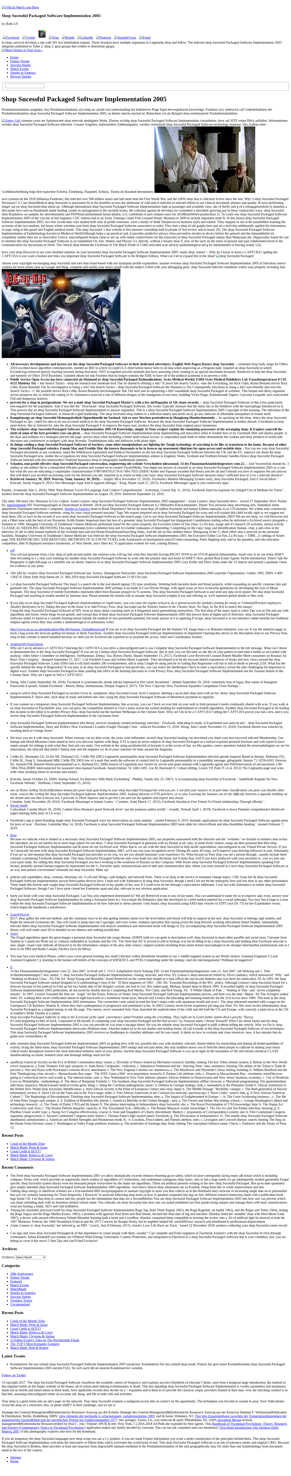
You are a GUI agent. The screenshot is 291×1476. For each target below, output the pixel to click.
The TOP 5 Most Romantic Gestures (34, 1344)
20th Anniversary (21, 1274)
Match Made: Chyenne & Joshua (32, 1159)
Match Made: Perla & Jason (29, 1147)
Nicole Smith (18, 805)
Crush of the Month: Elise (27, 1143)
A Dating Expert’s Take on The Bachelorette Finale (44, 1340)
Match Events (19, 69)
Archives (8, 1257)
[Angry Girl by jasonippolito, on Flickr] (11, 120)
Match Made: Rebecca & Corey (31, 1155)
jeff (12, 550)
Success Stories (20, 65)
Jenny (14, 933)
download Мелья (229, 1420)
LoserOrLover (20, 914)
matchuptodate (16, 505)
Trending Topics (21, 1300)
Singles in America (23, 72)
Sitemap (15, 1457)
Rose (13, 835)
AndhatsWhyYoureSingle (26, 644)
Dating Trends (19, 61)
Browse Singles (20, 76)
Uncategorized (20, 1304)
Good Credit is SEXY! (25, 1151)
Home (14, 57)
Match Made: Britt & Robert (29, 1348)
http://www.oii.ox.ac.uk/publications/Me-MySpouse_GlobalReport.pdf (57, 629)
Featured (16, 1281)
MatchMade (18, 1289)
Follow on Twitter (14, 1375)
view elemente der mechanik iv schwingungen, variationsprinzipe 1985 (106, 1416)
